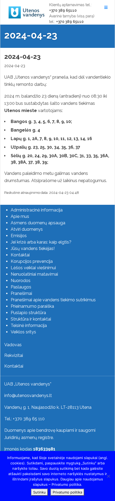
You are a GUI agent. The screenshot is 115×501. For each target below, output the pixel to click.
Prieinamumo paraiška (32, 306)
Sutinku (39, 492)
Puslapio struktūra (28, 312)
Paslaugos (21, 287)
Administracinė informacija (37, 210)
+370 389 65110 (63, 10)
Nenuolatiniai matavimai (34, 274)
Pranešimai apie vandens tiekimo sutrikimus (53, 299)
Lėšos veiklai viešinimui (33, 267)
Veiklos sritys (23, 331)
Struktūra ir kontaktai (31, 319)
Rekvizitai (13, 355)
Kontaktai (20, 254)
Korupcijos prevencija (32, 261)
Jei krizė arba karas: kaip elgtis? (41, 242)
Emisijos (19, 235)
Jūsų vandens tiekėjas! (33, 248)
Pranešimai (21, 293)
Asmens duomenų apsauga (38, 222)
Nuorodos (20, 280)
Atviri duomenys (27, 229)
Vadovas (13, 344)
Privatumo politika (67, 492)
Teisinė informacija (29, 325)
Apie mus (20, 216)
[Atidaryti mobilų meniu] (105, 7)
